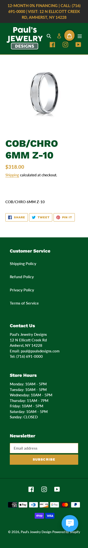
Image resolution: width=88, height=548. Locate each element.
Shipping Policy (23, 263)
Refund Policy (22, 276)
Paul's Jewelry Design (36, 532)
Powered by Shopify (66, 532)
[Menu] (80, 35)
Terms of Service (24, 303)
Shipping (12, 175)
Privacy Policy (22, 289)
